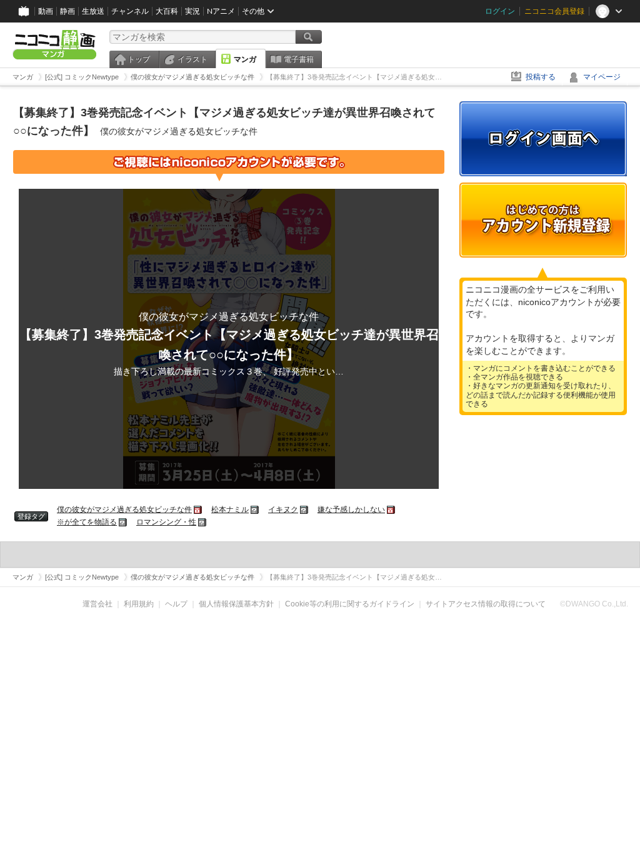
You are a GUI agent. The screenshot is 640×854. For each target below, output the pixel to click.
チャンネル (130, 11)
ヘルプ (176, 604)
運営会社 (97, 604)
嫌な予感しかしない (351, 509)
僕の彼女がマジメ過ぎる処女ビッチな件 (124, 509)
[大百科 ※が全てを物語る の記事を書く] (123, 522)
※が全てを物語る (87, 522)
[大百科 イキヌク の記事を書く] (304, 509)
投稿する (541, 77)
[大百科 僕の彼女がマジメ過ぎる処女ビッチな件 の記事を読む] (198, 509)
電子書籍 (299, 59)
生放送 (93, 11)
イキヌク (283, 509)
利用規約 (139, 604)
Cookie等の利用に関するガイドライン (349, 604)
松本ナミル (230, 509)
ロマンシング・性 (166, 522)
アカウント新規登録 (543, 220)
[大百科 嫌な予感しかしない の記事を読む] (391, 509)
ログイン (500, 11)
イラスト (193, 59)
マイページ (602, 77)
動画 (45, 11)
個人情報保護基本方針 (236, 604)
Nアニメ (221, 11)
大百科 (167, 11)
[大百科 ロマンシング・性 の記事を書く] (203, 522)
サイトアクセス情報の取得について (486, 604)
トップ (139, 59)
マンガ (245, 59)
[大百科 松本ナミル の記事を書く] (255, 509)
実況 (192, 11)
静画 (67, 11)
